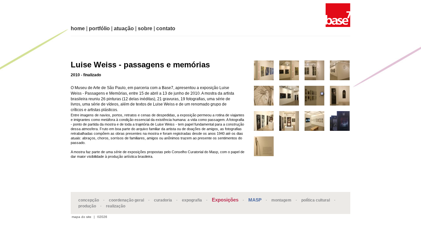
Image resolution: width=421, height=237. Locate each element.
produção (87, 206)
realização (115, 206)
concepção (88, 200)
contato (165, 28)
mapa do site (81, 217)
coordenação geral (126, 200)
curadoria (163, 200)
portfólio (99, 28)
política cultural (315, 200)
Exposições (225, 199)
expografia (192, 200)
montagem (281, 200)
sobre (145, 28)
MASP (254, 199)
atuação (124, 28)
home (78, 28)
